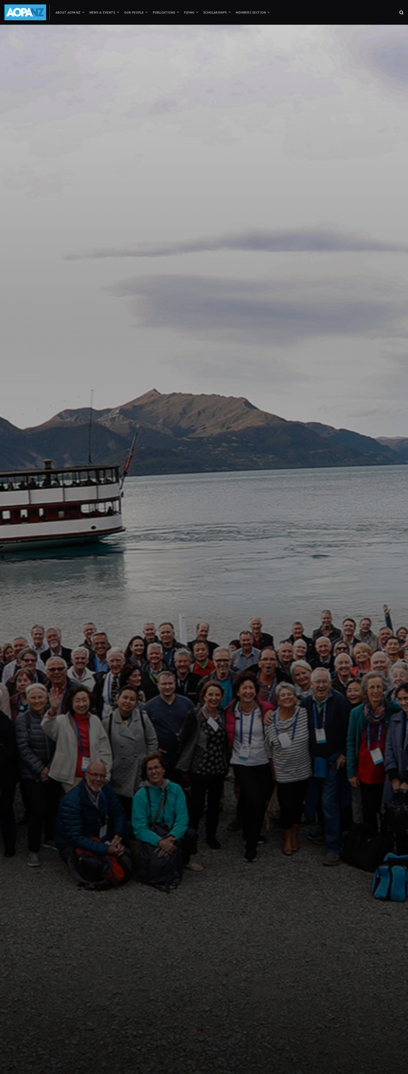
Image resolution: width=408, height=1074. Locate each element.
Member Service (245, 618)
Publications (164, 12)
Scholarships (215, 12)
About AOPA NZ (68, 12)
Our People (134, 12)
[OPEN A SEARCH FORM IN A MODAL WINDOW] (401, 12)
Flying (189, 12)
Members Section (251, 12)
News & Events (102, 12)
